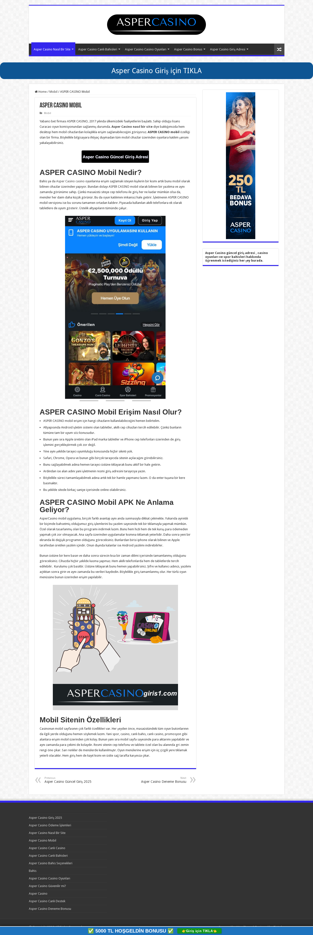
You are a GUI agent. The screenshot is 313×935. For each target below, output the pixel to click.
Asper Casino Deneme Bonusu (163, 780)
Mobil (53, 91)
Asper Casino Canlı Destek (47, 901)
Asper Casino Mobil (42, 840)
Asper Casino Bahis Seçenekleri (50, 863)
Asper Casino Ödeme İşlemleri (50, 825)
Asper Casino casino (70, 181)
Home (42, 91)
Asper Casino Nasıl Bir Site (52, 49)
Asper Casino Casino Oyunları (145, 49)
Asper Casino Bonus (188, 49)
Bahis (32, 871)
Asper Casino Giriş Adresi (227, 49)
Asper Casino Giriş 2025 (45, 818)
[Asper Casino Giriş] (156, 24)
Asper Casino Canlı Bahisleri (97, 49)
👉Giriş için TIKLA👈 (199, 931)
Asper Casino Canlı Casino (47, 848)
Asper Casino (38, 893)
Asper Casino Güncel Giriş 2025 (68, 780)
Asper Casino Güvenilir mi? (47, 886)
